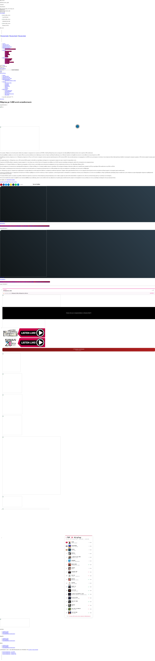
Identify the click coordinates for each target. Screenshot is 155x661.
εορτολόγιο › (152, 293)
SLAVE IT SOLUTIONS (33, 649)
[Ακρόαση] (69, 542)
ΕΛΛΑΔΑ (2, 99)
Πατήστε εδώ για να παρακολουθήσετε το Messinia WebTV (78, 313)
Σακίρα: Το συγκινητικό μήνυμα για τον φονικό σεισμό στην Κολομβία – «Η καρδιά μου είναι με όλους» (25, 281)
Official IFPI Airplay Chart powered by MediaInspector (80, 616)
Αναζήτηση (15, 69)
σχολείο (15, 181)
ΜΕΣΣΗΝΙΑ (2, 223)
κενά (12, 181)
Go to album (2, 13)
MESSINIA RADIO (11, 179)
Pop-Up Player (3, 68)
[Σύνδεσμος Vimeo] (13, 36)
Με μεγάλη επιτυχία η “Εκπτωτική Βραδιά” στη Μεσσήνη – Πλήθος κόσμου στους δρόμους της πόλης (24, 226)
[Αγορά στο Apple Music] (91, 542)
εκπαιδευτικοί (2, 181)
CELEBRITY (2, 279)
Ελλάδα (7, 181)
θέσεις (10, 181)
